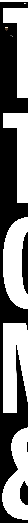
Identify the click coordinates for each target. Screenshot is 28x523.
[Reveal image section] (2, 8)
